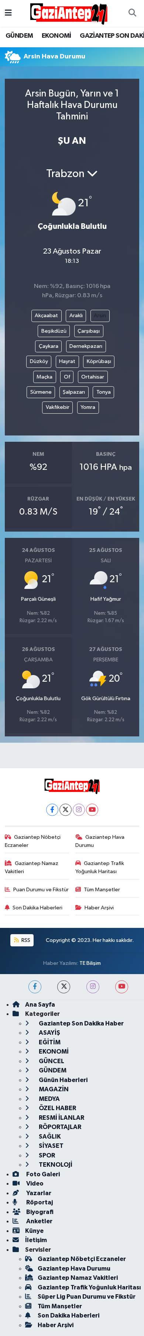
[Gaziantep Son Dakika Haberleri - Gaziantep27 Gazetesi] (68, 13)
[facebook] (34, 986)
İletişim (36, 1240)
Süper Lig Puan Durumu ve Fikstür (87, 1296)
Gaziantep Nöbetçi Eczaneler (33, 841)
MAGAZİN (53, 1089)
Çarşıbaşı (89, 331)
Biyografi (39, 1212)
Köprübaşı (99, 361)
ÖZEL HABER (57, 1108)
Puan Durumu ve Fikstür (41, 889)
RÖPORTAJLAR (59, 1127)
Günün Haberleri (63, 1080)
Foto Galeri (42, 1174)
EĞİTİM (49, 1042)
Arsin (100, 315)
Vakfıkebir (57, 407)
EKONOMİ (56, 36)
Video (34, 1183)
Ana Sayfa (40, 1004)
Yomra (87, 407)
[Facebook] (52, 810)
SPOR (46, 1155)
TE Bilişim (90, 963)
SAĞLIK (49, 1136)
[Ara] (132, 13)
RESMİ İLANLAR (61, 1118)
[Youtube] (92, 810)
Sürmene (41, 392)
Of (67, 377)
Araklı (76, 315)
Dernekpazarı (85, 346)
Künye (34, 1231)
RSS (25, 940)
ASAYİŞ (49, 1033)
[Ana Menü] (8, 13)
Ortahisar (92, 377)
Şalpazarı (74, 392)
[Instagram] (79, 810)
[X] (65, 810)
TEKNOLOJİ (55, 1165)
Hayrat (67, 361)
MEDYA (49, 1099)
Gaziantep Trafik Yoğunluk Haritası (99, 867)
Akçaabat (46, 315)
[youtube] (121, 986)
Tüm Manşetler (102, 889)
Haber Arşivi (99, 908)
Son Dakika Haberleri (37, 908)
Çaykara (48, 346)
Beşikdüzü (53, 331)
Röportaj (39, 1202)
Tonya (103, 392)
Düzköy (39, 361)
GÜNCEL (51, 1061)
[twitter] (63, 986)
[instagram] (92, 986)
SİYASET (51, 1146)
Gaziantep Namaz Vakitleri (32, 867)
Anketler (38, 1221)
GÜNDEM (19, 36)
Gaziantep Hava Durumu (100, 841)
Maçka (44, 377)
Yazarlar (38, 1193)
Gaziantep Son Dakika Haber (81, 1023)
